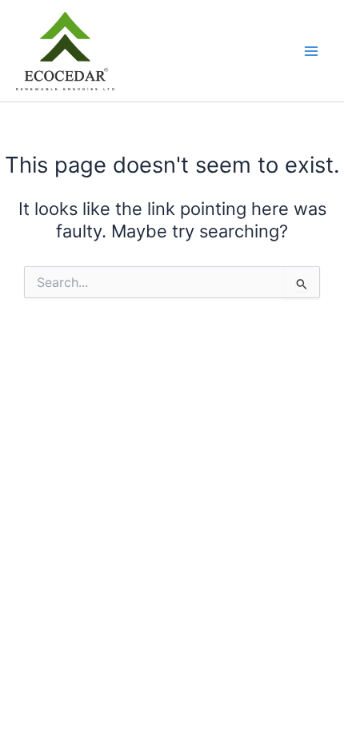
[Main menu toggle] (311, 51)
